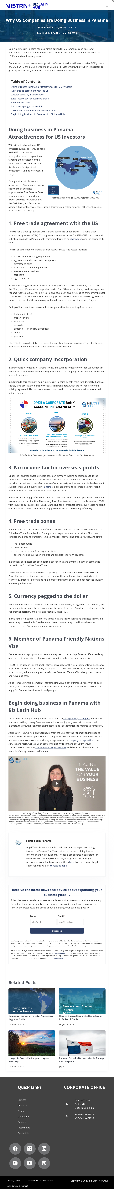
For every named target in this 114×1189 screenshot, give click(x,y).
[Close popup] (107, 486)
